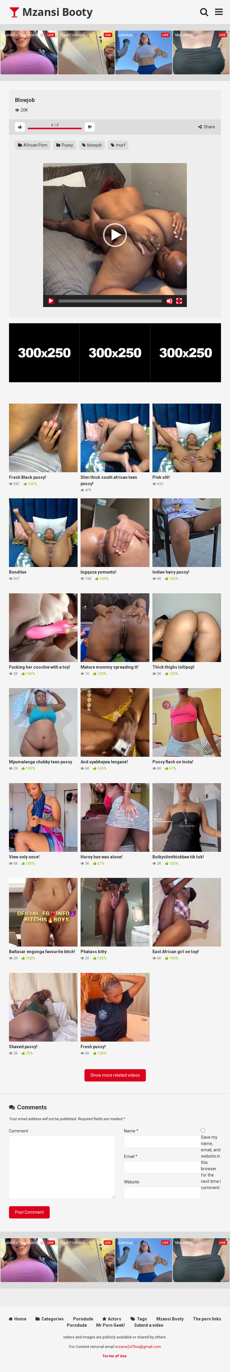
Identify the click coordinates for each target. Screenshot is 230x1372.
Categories (52, 1319)
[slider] (110, 301)
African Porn (34, 145)
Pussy (67, 145)
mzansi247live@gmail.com (138, 1346)
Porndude (83, 1319)
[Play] (51, 301)
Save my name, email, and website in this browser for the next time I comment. (211, 1162)
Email (130, 1156)
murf (120, 145)
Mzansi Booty (56, 11)
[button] (115, 235)
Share (209, 126)
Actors (114, 1319)
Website (131, 1182)
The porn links (207, 1319)
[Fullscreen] (179, 301)
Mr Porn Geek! (110, 1325)
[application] (115, 235)
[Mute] (169, 301)
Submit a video (149, 1325)
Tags (142, 1319)
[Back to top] (210, 1354)
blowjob (94, 145)
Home (20, 1319)
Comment (18, 1131)
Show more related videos (115, 1075)
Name (131, 1131)
